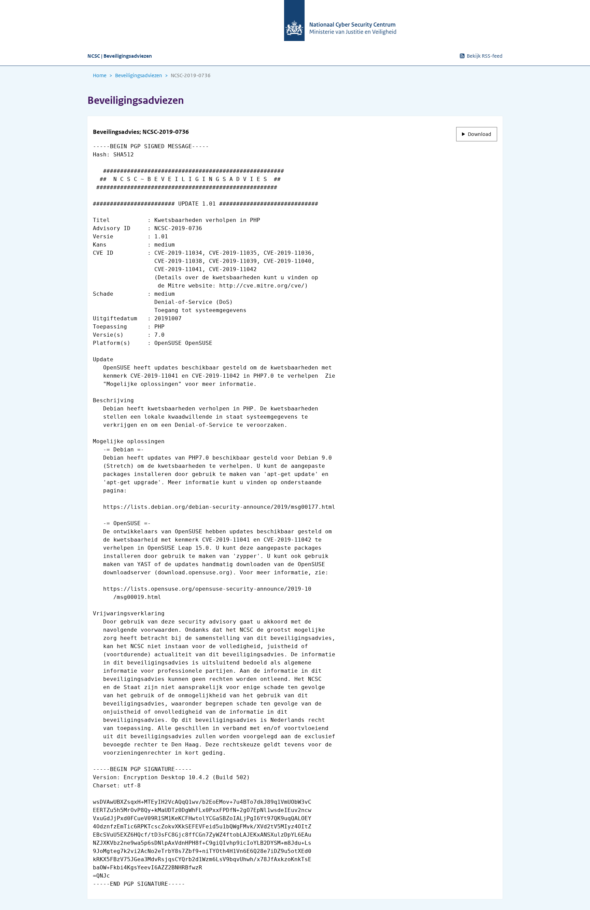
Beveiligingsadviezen (138, 75)
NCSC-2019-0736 (191, 75)
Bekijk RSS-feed (485, 56)
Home (100, 75)
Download (479, 134)
